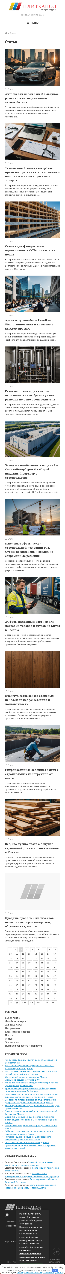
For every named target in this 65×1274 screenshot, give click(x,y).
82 (10, 994)
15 (42, 954)
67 (17, 985)
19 (17, 958)
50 (10, 976)
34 (10, 967)
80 (48, 989)
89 (54, 994)
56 (48, 976)
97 (54, 998)
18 (10, 958)
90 (10, 998)
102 (39, 1002)
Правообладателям (14, 1225)
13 (29, 954)
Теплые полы (12, 1042)
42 (10, 971)
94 (36, 998)
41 (54, 967)
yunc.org (59, 1272)
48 (48, 971)
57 (54, 976)
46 (36, 971)
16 (48, 954)
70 (36, 985)
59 (17, 980)
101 (31, 1002)
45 (29, 971)
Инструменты (12, 1028)
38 (36, 967)
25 (54, 958)
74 (10, 989)
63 (42, 980)
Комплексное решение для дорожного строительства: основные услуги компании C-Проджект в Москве (31, 1095)
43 (17, 971)
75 (17, 989)
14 (36, 954)
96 (48, 998)
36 (23, 967)
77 (29, 989)
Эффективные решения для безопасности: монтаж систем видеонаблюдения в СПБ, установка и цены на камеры (31, 1119)
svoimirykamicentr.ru (26, 1272)
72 (48, 985)
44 (23, 971)
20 (23, 958)
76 (23, 989)
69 (29, 985)
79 (42, 989)
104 (53, 1002)
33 (54, 963)
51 (17, 976)
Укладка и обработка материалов (23, 1045)
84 (23, 994)
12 (23, 954)
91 (17, 998)
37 (29, 967)
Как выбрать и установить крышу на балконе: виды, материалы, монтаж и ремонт (30, 1067)
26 (10, 963)
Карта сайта (10, 1241)
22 (36, 958)
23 (42, 958)
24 (48, 958)
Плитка (9, 1035)
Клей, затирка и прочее (17, 1031)
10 (10, 954)
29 (29, 963)
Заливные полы (13, 1024)
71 (42, 985)
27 (17, 963)
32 (48, 963)
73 (54, 985)
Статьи (8, 1038)
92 (23, 998)
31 (42, 963)
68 (23, 985)
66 (10, 985)
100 (24, 1002)
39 (42, 967)
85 (29, 994)
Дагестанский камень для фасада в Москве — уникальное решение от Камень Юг (27, 1078)
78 (36, 989)
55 (42, 976)
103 (46, 1002)
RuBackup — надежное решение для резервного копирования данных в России (29, 1132)
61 (29, 980)
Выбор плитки (12, 1017)
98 (11, 1002)
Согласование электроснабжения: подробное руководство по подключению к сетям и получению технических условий (30, 1145)
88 (48, 994)
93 (29, 998)
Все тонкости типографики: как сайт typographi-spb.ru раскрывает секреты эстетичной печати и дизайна (30, 1101)
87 (42, 994)
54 (36, 976)
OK (54, 1270)
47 (42, 971)
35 (17, 967)
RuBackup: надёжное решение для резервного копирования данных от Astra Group (28, 1138)
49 (54, 971)
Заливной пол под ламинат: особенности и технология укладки (30, 1163)
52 (23, 976)
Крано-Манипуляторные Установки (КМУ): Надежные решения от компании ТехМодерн (30, 1090)
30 (36, 963)
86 (36, 994)
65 (54, 980)
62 (36, 980)
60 (23, 980)
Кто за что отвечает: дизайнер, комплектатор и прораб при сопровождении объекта (31, 1084)
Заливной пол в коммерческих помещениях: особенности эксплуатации (32, 1175)
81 (54, 989)
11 (17, 954)
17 (54, 954)
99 (17, 1002)
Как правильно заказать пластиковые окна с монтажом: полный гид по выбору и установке (31, 1073)
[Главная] (6, 33)
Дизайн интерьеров (15, 1021)
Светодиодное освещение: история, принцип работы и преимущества (30, 1186)
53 (29, 976)
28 (23, 963)
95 (42, 998)
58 (10, 980)
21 (29, 958)
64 (48, 980)
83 (17, 994)
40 (48, 967)
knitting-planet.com (45, 1272)
